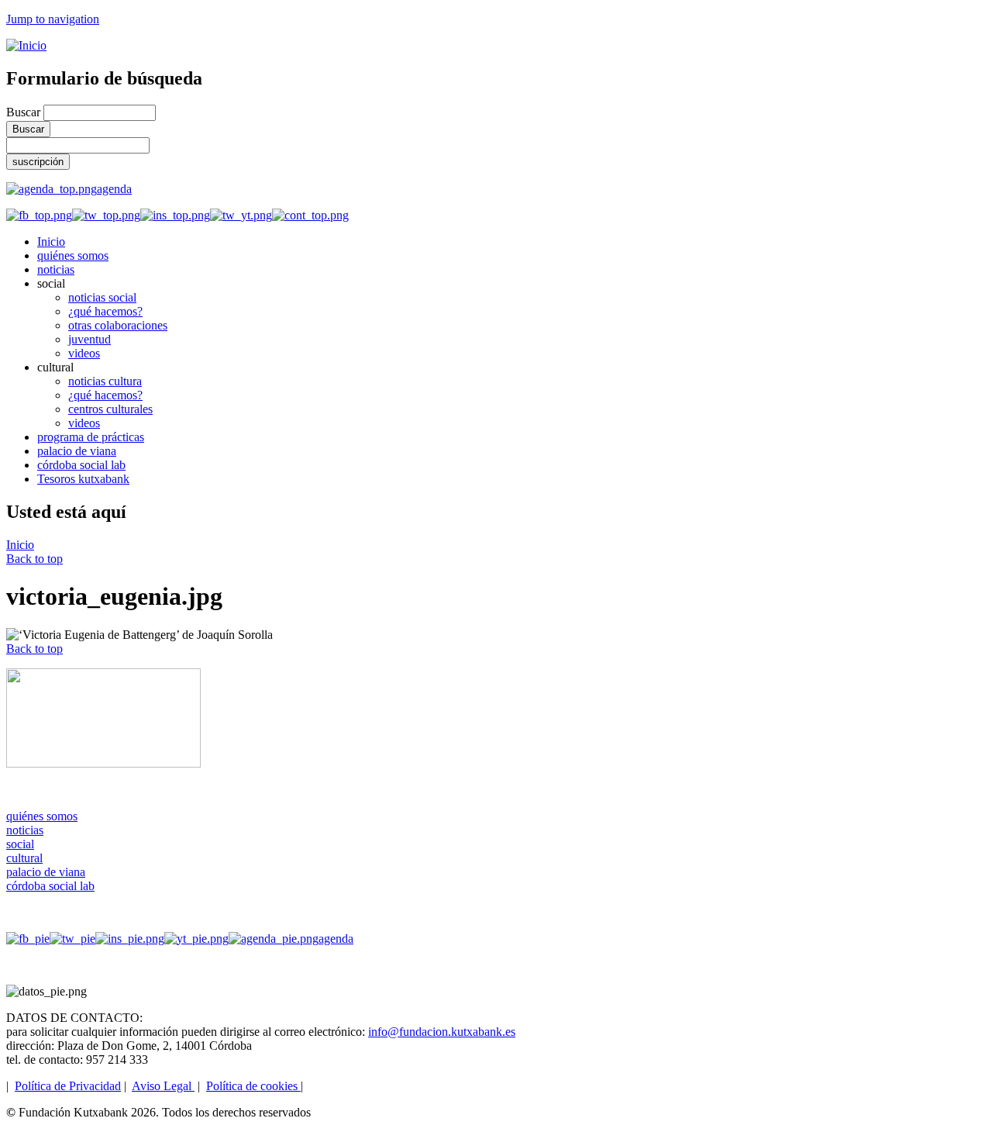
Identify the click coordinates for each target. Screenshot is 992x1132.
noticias (55, 269)
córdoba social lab (81, 464)
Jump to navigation (52, 19)
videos (84, 353)
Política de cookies (253, 1085)
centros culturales (110, 409)
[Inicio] (26, 45)
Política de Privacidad (68, 1085)
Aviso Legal (163, 1085)
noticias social (102, 297)
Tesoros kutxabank (83, 478)
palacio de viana (76, 450)
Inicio (51, 241)
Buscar (24, 112)
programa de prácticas (90, 436)
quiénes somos (72, 255)
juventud (89, 339)
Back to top (34, 558)
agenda (114, 188)
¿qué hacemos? (105, 311)
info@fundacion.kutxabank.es (441, 1031)
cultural (24, 858)
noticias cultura (105, 381)
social (20, 844)
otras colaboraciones (117, 325)
